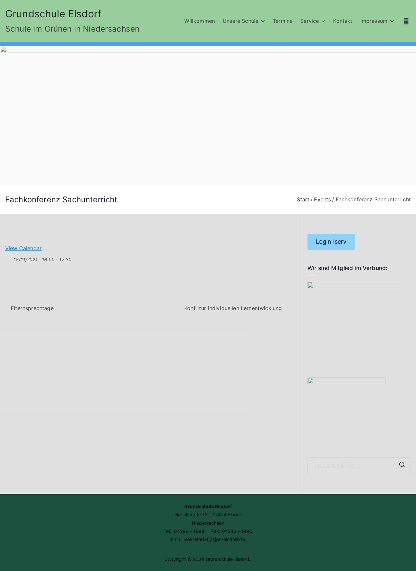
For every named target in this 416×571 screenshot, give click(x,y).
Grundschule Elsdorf (53, 14)
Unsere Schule (240, 21)
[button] (261, 21)
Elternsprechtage (32, 308)
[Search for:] (359, 466)
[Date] (8, 258)
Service (309, 21)
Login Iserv (331, 241)
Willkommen (199, 21)
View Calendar (23, 248)
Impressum (373, 21)
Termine (282, 21)
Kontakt (342, 21)
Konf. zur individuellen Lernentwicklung (233, 308)
